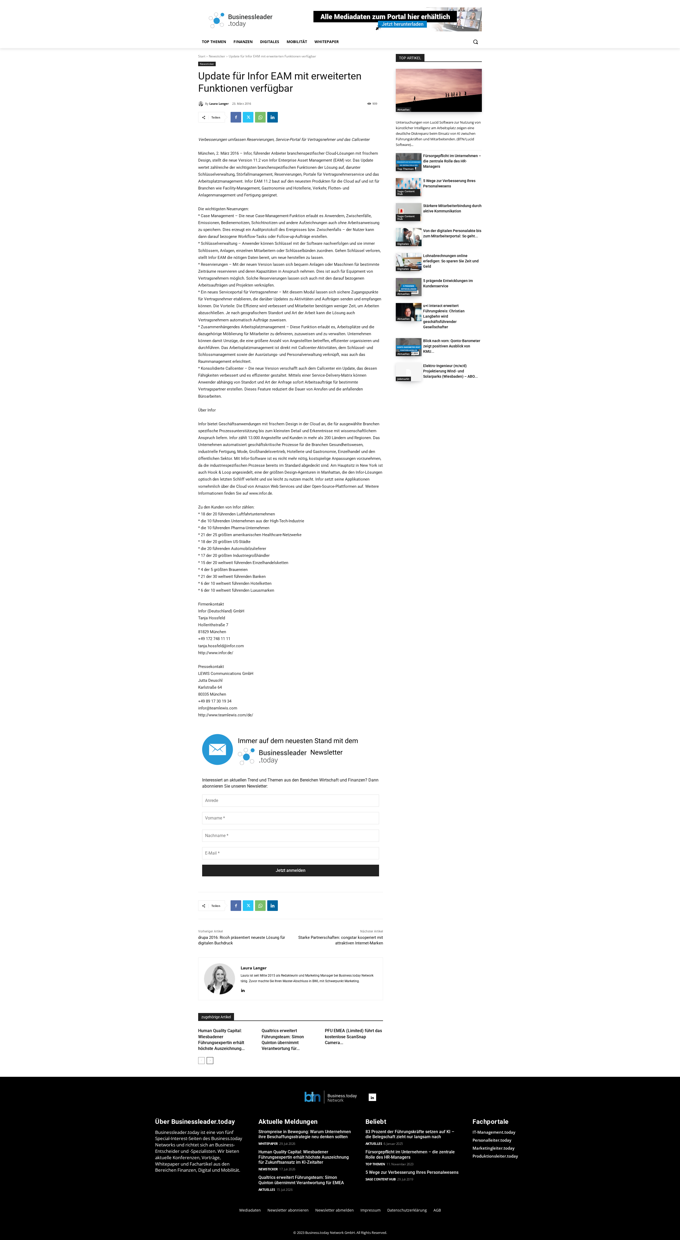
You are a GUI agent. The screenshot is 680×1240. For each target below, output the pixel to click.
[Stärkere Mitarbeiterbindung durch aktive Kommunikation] (409, 212)
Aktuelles (403, 109)
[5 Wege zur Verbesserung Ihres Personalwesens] (409, 187)
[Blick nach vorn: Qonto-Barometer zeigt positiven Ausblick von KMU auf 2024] (409, 347)
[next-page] (210, 1060)
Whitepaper (268, 1143)
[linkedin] (243, 990)
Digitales (403, 244)
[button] (475, 41)
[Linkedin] (272, 117)
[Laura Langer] (201, 103)
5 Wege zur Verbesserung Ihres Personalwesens (412, 1172)
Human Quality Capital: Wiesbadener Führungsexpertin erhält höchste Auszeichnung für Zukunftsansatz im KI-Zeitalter (303, 1157)
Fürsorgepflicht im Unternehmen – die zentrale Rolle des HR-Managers (452, 161)
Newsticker (217, 56)
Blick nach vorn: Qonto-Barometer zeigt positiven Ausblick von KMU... (451, 346)
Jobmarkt (403, 379)
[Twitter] (248, 117)
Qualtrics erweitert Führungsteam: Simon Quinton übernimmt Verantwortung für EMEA (301, 1180)
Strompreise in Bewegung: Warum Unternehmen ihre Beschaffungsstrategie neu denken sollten (304, 1134)
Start (201, 56)
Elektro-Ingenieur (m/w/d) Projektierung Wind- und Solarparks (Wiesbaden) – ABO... (450, 371)
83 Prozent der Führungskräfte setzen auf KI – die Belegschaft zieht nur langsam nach (410, 1134)
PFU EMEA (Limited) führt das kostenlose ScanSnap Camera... (353, 1036)
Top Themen (405, 169)
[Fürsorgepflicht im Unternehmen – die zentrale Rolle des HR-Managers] (409, 162)
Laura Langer (219, 104)
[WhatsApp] (260, 117)
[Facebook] (236, 117)
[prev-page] (201, 1060)
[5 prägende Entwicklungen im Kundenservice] (409, 287)
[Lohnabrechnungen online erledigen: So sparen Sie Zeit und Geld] (409, 262)
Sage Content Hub (406, 192)
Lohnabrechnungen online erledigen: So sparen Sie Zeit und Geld (451, 261)
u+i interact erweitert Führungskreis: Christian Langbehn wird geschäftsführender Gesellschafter (444, 316)
